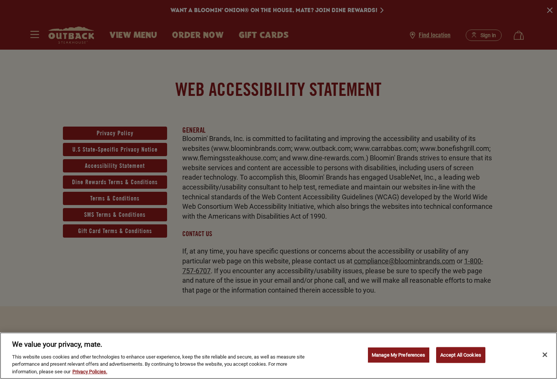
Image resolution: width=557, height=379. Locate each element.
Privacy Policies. (89, 371)
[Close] (545, 354)
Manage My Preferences (399, 355)
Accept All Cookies (460, 355)
